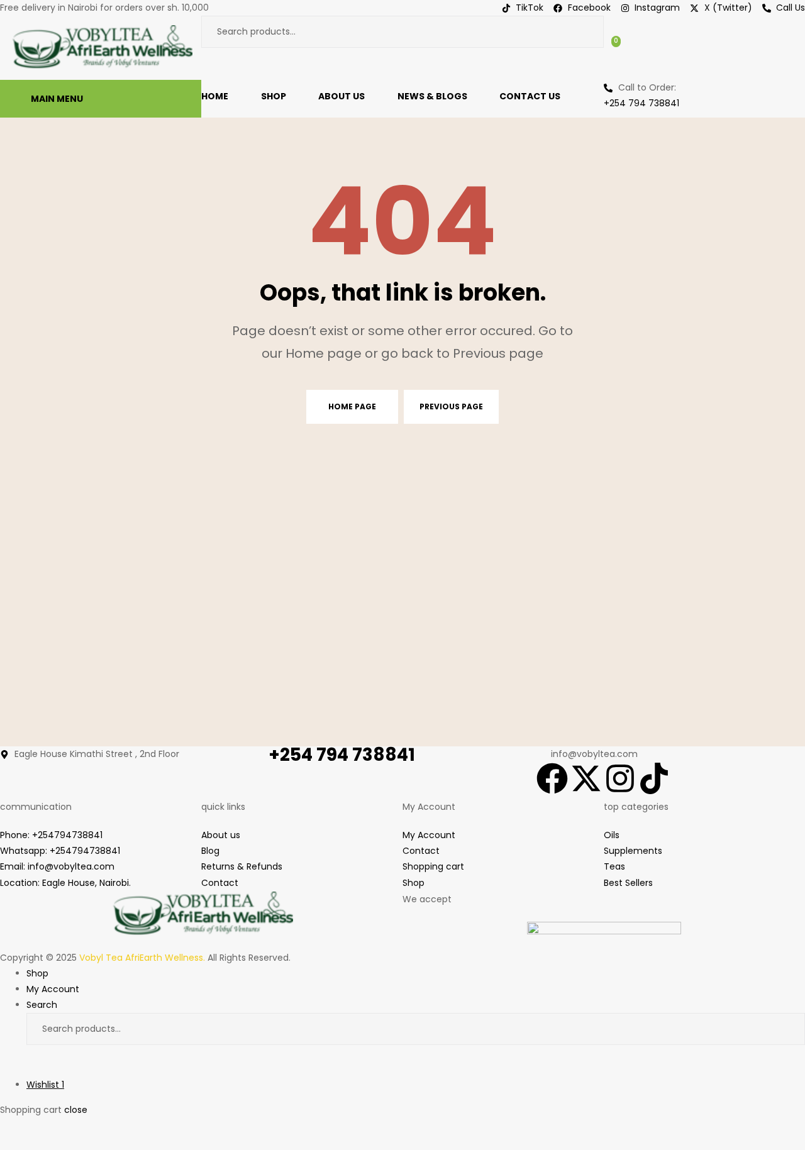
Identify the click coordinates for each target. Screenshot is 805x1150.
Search (583, 32)
